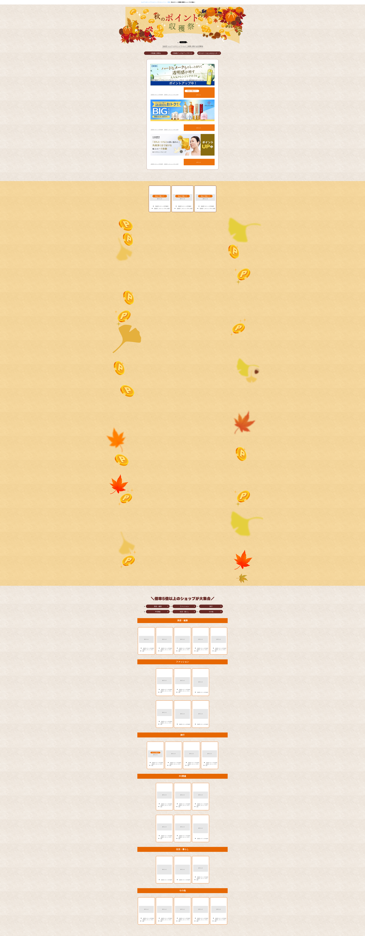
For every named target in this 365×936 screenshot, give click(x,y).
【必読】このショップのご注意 (171, 94)
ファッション (184, 606)
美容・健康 (158, 606)
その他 (211, 611)
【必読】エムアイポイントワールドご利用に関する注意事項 (182, 46)
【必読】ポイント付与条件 (156, 94)
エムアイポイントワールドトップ (150, 2)
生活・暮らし (184, 611)
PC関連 (157, 611)
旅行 (211, 606)
